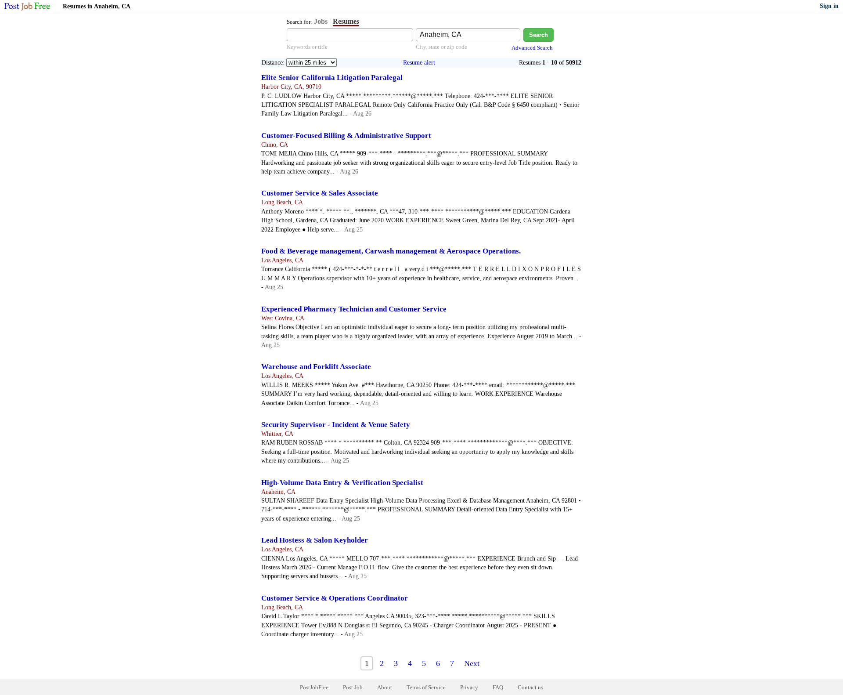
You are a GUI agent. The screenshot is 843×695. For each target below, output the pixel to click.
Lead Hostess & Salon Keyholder (314, 540)
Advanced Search (532, 47)
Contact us (530, 687)
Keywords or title (307, 46)
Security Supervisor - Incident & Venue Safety (335, 424)
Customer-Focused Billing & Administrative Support (346, 135)
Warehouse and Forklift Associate (316, 366)
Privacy (469, 687)
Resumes (346, 21)
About (384, 687)
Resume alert (419, 62)
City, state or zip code (441, 46)
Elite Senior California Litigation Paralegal (332, 77)
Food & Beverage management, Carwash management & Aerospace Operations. (391, 251)
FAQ (498, 687)
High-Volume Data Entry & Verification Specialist (342, 482)
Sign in (829, 6)
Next (471, 663)
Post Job (353, 687)
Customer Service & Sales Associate (319, 193)
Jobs (321, 21)
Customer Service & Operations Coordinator (334, 598)
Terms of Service (426, 687)
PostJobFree (314, 687)
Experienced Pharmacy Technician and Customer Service (354, 309)
